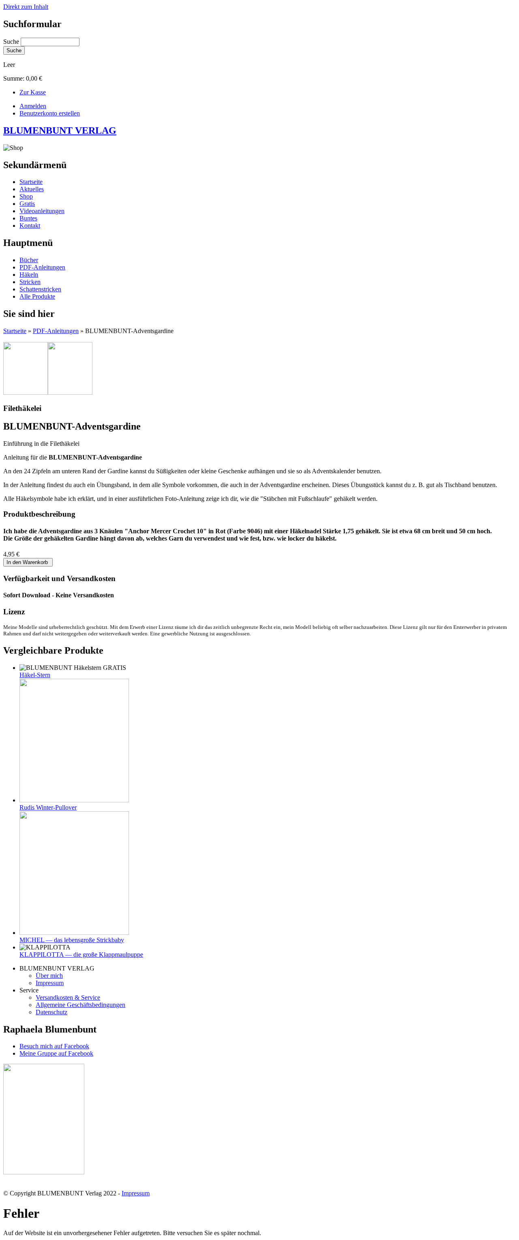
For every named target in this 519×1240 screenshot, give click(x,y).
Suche (12, 41)
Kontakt (29, 225)
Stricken (30, 281)
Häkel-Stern (34, 674)
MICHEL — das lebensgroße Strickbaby (71, 939)
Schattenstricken (40, 289)
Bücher (28, 260)
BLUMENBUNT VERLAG (59, 130)
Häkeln (28, 274)
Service (29, 990)
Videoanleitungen (41, 210)
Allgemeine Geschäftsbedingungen (80, 1004)
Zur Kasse (32, 92)
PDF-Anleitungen (42, 267)
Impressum (50, 982)
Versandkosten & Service (68, 997)
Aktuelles (31, 189)
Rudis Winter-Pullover (48, 807)
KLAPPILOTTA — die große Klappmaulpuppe (81, 954)
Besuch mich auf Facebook (54, 1046)
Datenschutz (51, 1012)
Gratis (27, 203)
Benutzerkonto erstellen (49, 113)
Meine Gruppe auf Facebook (56, 1053)
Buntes (28, 218)
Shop (26, 196)
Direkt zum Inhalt (25, 6)
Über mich (49, 975)
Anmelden (32, 106)
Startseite (31, 181)
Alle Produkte (37, 296)
